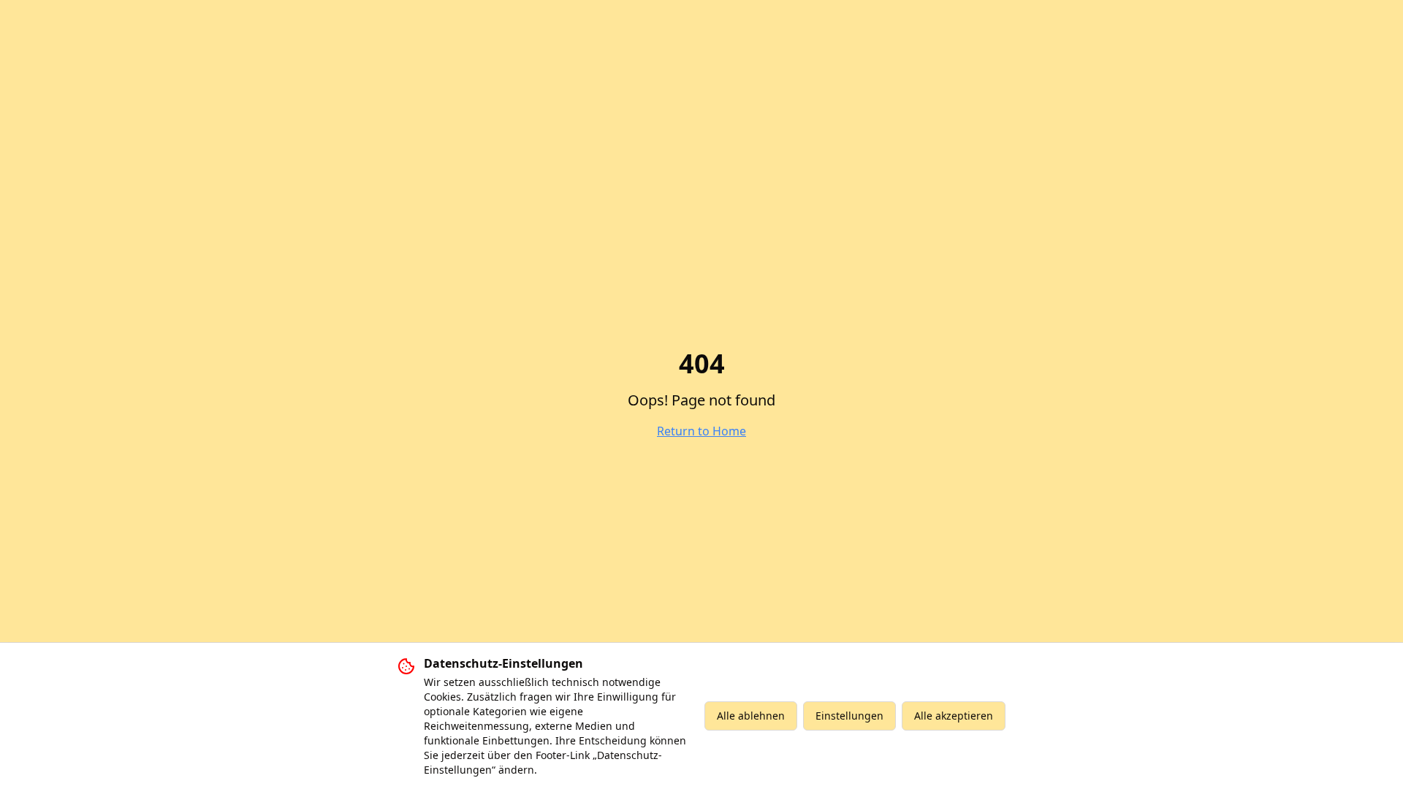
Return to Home (701, 431)
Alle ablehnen (751, 716)
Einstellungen (849, 716)
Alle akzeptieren (953, 716)
